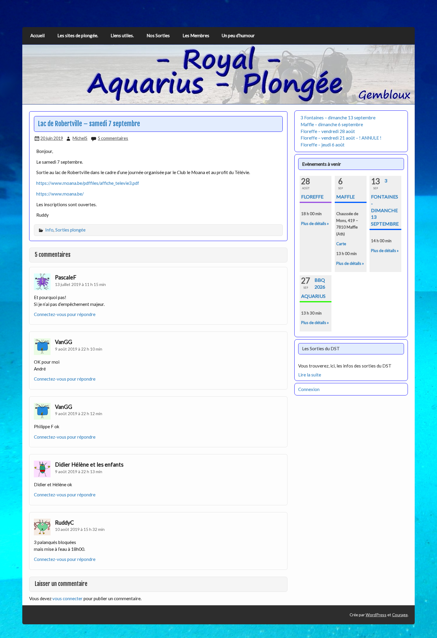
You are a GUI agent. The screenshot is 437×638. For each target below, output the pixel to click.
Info (49, 229)
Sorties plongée (70, 229)
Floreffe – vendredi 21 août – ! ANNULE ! (341, 137)
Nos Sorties (158, 35)
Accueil (37, 35)
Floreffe (312, 196)
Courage (400, 614)
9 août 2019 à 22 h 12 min (78, 413)
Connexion (309, 389)
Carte (341, 243)
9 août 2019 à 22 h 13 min (78, 471)
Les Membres (196, 35)
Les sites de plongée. (77, 35)
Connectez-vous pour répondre (64, 314)
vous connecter (67, 598)
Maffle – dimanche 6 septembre (332, 124)
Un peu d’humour (238, 35)
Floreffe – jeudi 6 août (323, 144)
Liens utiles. (122, 35)
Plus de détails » (315, 223)
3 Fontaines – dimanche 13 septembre (338, 117)
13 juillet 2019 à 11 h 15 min (80, 284)
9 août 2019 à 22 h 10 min (78, 348)
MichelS (80, 138)
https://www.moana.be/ (60, 193)
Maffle (345, 196)
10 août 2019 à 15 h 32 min (80, 529)
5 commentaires (113, 138)
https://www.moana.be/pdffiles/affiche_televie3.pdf (87, 183)
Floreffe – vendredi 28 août (328, 131)
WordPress (376, 614)
